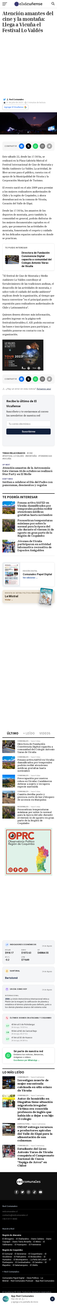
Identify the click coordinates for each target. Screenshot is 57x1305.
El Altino (37, 1241)
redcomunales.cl (10, 1211)
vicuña (7, 459)
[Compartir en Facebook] (21, 146)
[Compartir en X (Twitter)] (28, 146)
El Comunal (7, 1254)
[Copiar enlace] (49, 146)
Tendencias (46, 456)
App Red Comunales (44, 1281)
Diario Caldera (37, 1239)
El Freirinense (35, 1244)
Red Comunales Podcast (22, 1281)
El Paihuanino (20, 1256)
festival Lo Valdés (14, 456)
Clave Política (33, 1278)
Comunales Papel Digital (13, 1278)
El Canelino (38, 1262)
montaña (32, 456)
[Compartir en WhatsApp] (35, 146)
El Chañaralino (22, 1239)
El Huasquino (21, 1244)
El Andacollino (34, 1256)
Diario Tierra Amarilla (22, 1241)
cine (30, 453)
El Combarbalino (22, 1262)
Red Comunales (16, 99)
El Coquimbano (35, 1254)
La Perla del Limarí (38, 1259)
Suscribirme (28, 431)
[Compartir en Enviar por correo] (42, 146)
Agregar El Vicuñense (13, 107)
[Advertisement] (28, 65)
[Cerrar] (52, 1299)
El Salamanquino (20, 1265)
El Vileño (34, 1265)
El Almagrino (8, 1239)
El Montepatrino (21, 1259)
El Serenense (20, 1254)
